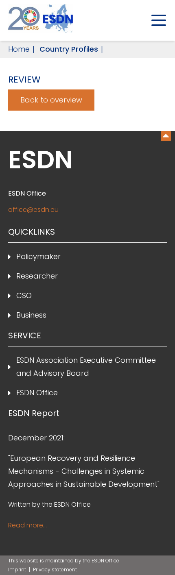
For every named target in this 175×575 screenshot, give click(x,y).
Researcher (37, 276)
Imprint (17, 569)
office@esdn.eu (33, 209)
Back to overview (51, 100)
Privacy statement (55, 569)
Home (19, 49)
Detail (166, 136)
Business (31, 315)
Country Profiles (68, 49)
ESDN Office (37, 393)
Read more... (27, 525)
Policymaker (38, 256)
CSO (24, 295)
